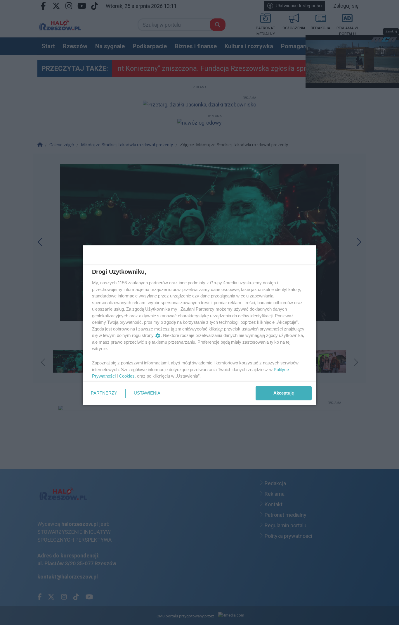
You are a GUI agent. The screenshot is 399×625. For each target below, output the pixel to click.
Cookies (127, 375)
